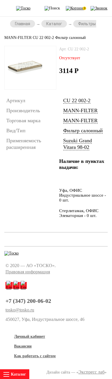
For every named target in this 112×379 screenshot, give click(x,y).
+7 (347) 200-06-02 (28, 301)
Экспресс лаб (91, 372)
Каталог (54, 23)
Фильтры (87, 23)
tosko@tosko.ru (19, 310)
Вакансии (23, 346)
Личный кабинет (29, 336)
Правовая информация (27, 271)
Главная (22, 23)
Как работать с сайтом (35, 356)
